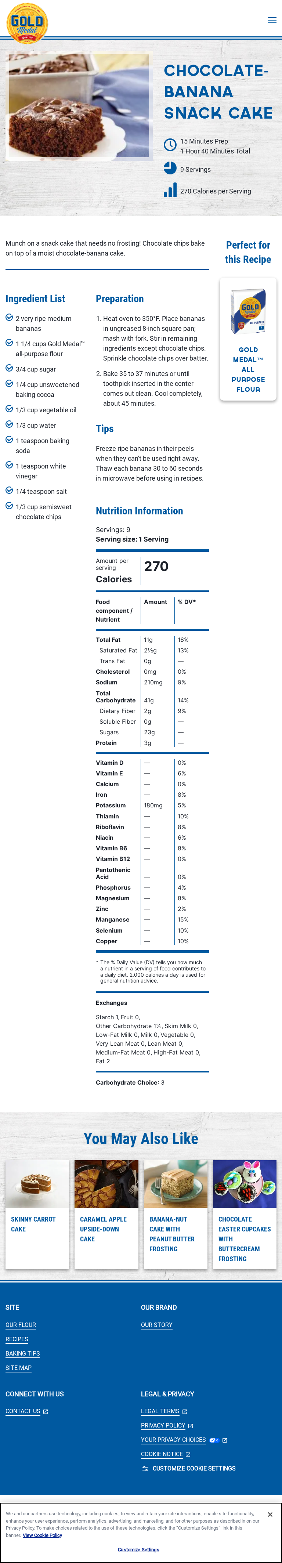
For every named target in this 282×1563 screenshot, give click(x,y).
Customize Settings (138, 1549)
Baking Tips (23, 1353)
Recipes (17, 1339)
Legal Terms (164, 1411)
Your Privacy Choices (184, 1439)
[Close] (270, 1514)
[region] (141, 1533)
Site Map (19, 1367)
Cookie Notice (165, 1454)
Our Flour (21, 1324)
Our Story (157, 1324)
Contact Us (27, 1411)
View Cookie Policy (42, 1535)
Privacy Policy (167, 1425)
